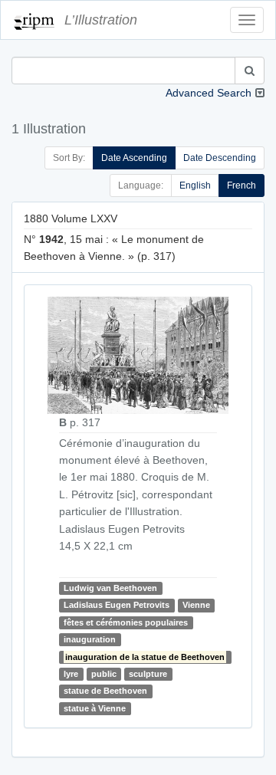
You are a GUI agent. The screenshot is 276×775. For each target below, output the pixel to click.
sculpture (148, 673)
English (195, 185)
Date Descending (219, 158)
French (241, 185)
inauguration (90, 639)
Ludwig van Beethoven (110, 588)
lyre (71, 673)
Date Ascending (134, 158)
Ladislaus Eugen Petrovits (116, 604)
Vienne (196, 604)
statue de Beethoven (105, 690)
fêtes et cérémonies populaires (126, 622)
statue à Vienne (95, 708)
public (104, 673)
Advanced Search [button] (208, 93)
